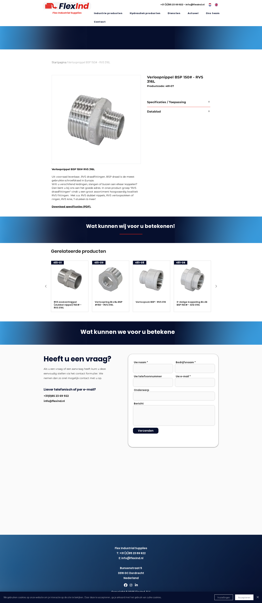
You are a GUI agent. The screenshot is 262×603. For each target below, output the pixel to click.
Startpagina (59, 62)
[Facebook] (125, 585)
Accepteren (244, 597)
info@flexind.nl (195, 4)
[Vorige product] (46, 286)
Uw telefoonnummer (148, 376)
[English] (215, 5)
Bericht (139, 403)
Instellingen (223, 597)
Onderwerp (141, 390)
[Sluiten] (258, 597)
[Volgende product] (216, 286)
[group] (131, 286)
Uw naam (140, 362)
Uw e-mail (182, 376)
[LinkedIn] (136, 585)
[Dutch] (209, 5)
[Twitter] (131, 585)
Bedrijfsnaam (185, 362)
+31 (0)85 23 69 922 (171, 4)
